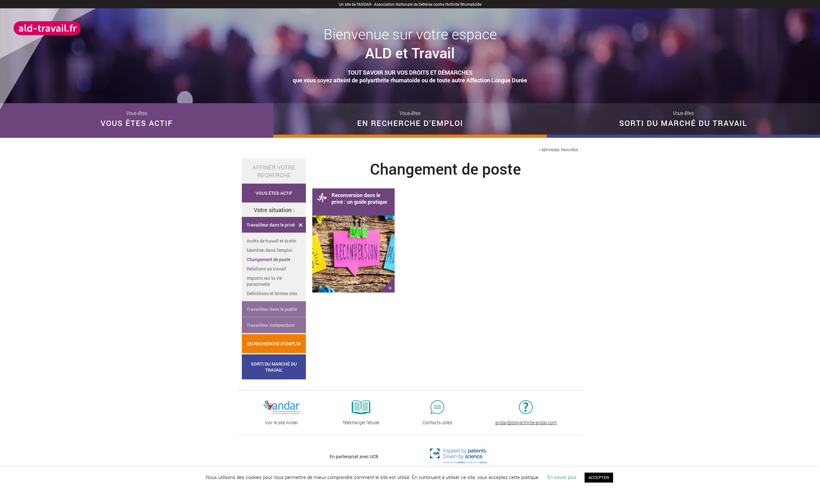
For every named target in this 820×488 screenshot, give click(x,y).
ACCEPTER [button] (598, 477)
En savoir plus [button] (562, 477)
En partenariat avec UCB (354, 456)
